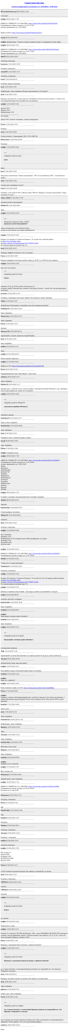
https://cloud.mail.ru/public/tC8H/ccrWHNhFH (44, 460)
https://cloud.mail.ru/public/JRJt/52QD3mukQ (44, 49)
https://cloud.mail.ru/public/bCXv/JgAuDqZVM (28, 366)
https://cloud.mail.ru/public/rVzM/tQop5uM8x (44, 786)
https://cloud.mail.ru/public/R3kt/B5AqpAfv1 (27, 33)
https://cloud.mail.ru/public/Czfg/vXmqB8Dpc (39, 688)
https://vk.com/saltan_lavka (11, 241)
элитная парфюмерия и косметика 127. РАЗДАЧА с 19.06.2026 (34, 7)
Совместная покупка (34, 3)
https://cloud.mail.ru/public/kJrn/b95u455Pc (43, 23)
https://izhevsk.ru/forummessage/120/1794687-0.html (20, 243)
